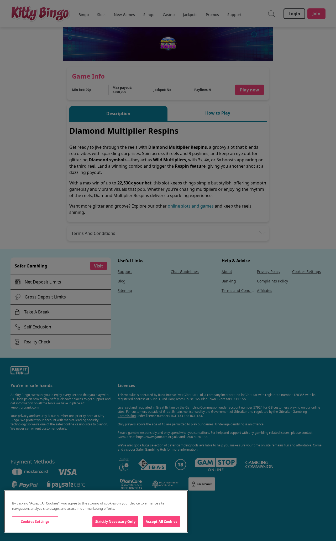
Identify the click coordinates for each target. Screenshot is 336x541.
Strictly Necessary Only (115, 521)
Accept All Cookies (161, 521)
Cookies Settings (35, 521)
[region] (96, 511)
